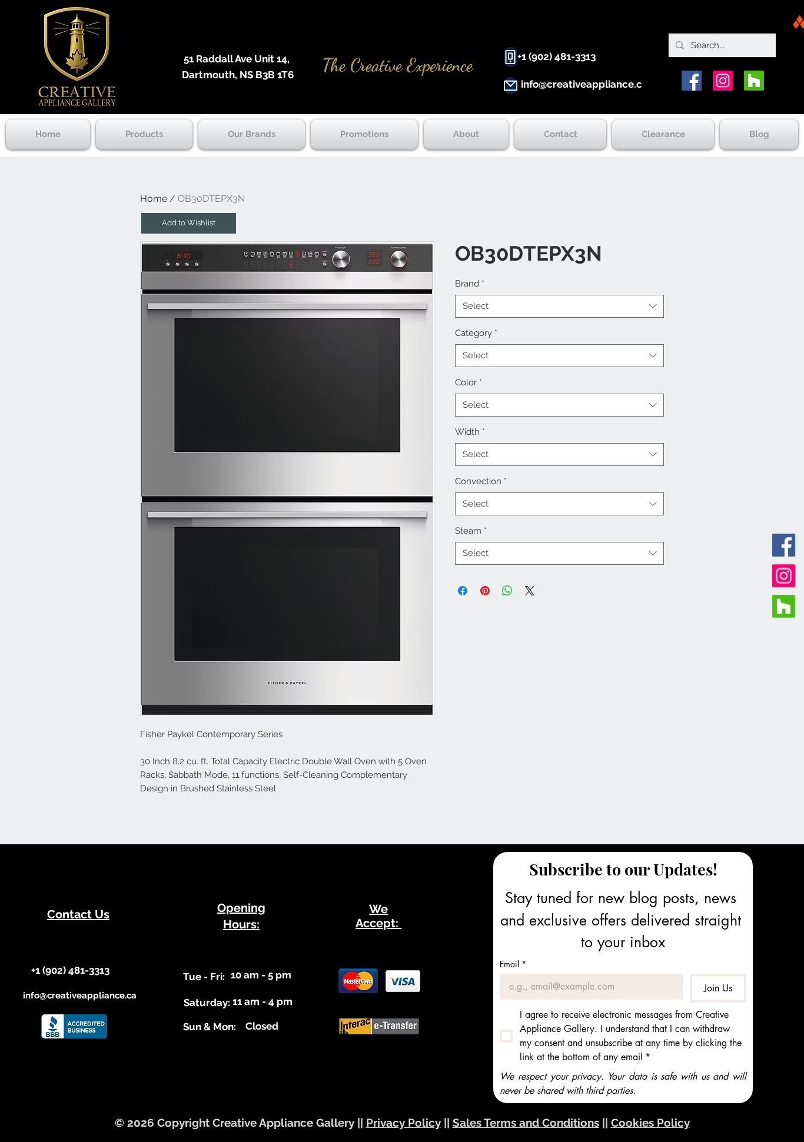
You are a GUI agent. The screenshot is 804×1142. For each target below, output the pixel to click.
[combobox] (559, 306)
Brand (469, 283)
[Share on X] (530, 591)
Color (468, 382)
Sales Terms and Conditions (526, 1122)
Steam (471, 530)
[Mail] (510, 85)
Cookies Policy (650, 1122)
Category (476, 333)
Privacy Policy (403, 1122)
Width (470, 432)
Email (513, 964)
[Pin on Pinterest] (485, 591)
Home (153, 198)
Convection (481, 481)
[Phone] (510, 57)
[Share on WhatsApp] (507, 591)
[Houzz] (754, 81)
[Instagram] (723, 81)
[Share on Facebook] (463, 591)
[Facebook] (692, 81)
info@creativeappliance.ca (584, 84)
